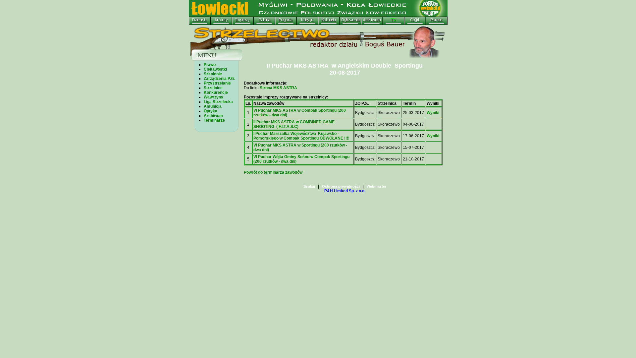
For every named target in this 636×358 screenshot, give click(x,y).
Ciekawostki (215, 69)
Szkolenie (213, 74)
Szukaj (309, 186)
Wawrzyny (213, 97)
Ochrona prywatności (341, 186)
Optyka (210, 111)
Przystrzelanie (217, 83)
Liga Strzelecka (218, 101)
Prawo (210, 64)
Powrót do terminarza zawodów (273, 172)
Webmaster (376, 186)
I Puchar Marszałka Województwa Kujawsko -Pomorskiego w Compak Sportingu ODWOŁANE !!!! (301, 136)
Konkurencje (216, 92)
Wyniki (433, 112)
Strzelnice (213, 88)
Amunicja (213, 106)
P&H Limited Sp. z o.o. (344, 191)
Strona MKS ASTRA (278, 88)
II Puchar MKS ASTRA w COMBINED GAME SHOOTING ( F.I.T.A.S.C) (294, 124)
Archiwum (213, 115)
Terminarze (214, 120)
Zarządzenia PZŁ (219, 78)
